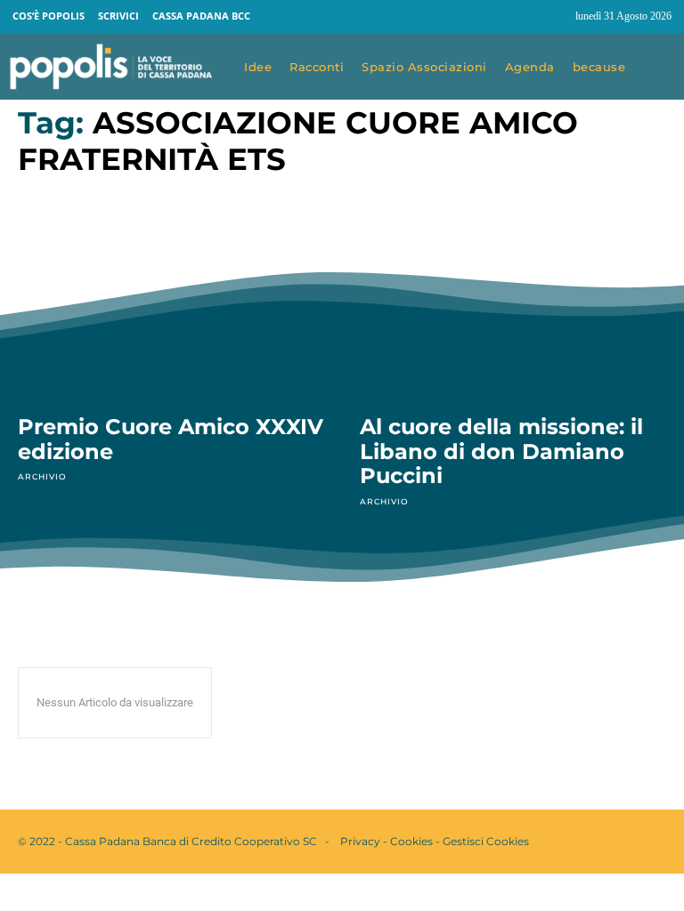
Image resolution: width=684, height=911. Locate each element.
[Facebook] (520, 16)
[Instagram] (554, 16)
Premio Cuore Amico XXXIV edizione (170, 439)
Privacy (360, 841)
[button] (659, 68)
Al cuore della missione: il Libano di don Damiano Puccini (501, 451)
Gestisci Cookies (486, 841)
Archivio (42, 476)
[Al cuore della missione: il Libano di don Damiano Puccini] (513, 305)
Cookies (411, 841)
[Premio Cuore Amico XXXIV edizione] (171, 305)
